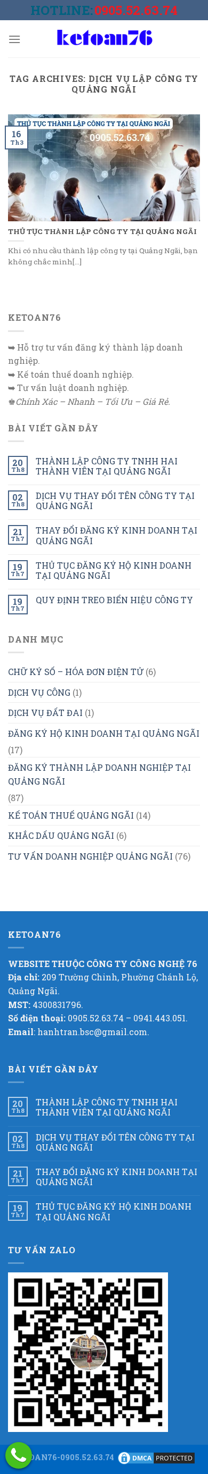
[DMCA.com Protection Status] (156, 1457)
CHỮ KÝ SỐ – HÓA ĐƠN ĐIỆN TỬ (75, 671)
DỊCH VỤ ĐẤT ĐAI (45, 712)
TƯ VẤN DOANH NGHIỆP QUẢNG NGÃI (90, 856)
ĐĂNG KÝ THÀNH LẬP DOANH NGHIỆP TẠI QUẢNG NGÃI (99, 774)
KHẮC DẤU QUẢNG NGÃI (61, 835)
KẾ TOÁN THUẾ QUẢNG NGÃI (71, 815)
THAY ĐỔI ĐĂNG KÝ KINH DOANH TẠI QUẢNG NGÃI (116, 535)
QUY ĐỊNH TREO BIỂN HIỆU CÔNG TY (114, 600)
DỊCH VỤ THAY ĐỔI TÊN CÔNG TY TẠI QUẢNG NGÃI (115, 500)
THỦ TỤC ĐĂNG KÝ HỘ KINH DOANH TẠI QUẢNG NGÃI (113, 570)
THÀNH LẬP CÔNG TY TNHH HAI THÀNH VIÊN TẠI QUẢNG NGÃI (107, 466)
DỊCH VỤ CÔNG (39, 692)
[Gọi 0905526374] (18, 1455)
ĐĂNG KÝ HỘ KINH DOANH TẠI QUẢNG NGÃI (103, 733)
